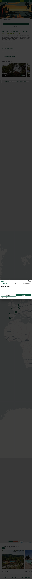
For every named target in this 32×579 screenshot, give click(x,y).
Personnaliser (8, 295)
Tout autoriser (24, 295)
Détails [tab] (16, 283)
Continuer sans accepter (4, 297)
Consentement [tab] (5, 283)
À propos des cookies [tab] (26, 283)
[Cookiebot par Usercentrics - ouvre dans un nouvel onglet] (27, 281)
